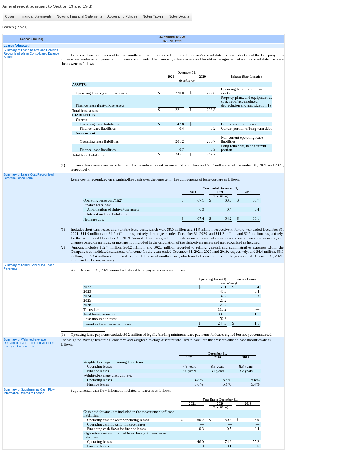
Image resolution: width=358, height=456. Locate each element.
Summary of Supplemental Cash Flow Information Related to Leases (29, 391)
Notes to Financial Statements (79, 16)
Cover (9, 16)
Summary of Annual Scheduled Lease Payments (29, 266)
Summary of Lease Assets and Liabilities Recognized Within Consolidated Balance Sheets (31, 53)
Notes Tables (153, 16)
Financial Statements (35, 16)
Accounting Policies (122, 16)
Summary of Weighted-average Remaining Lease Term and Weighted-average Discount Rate (29, 343)
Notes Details (179, 16)
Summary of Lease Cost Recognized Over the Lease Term (29, 176)
